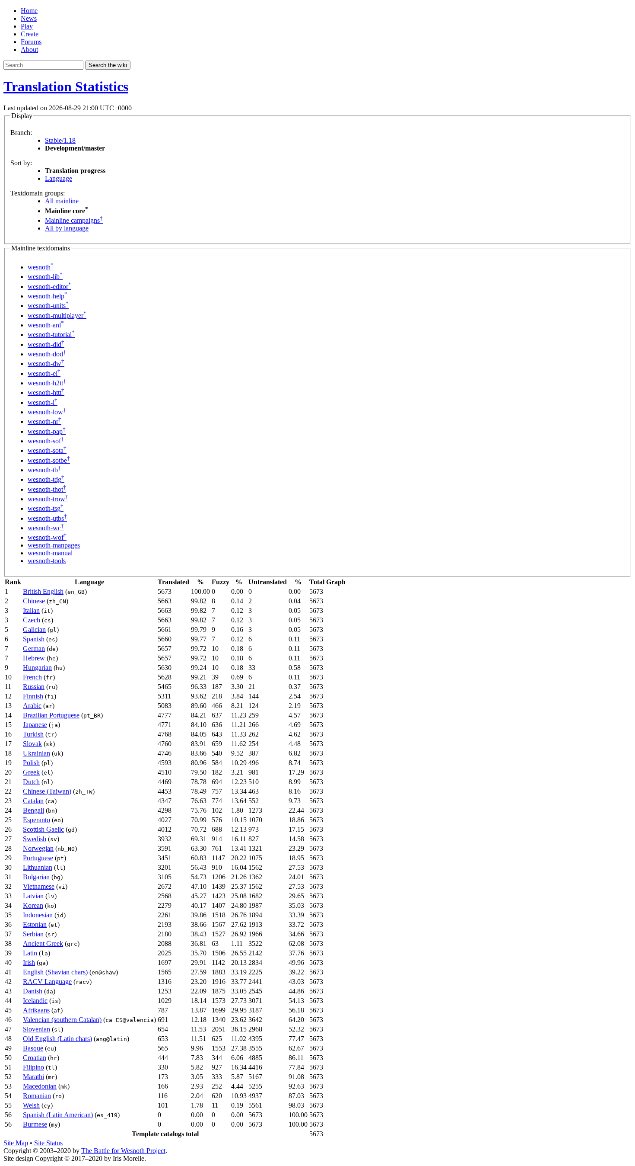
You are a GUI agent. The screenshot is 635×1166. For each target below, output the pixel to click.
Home (29, 10)
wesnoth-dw (46, 363)
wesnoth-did (46, 344)
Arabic (32, 705)
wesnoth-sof (46, 441)
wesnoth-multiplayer (57, 315)
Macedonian (40, 1086)
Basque (33, 1048)
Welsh (31, 1105)
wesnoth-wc (46, 528)
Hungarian (37, 667)
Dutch (31, 781)
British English (43, 591)
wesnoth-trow (48, 499)
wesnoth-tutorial (51, 334)
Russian (33, 686)
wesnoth (41, 267)
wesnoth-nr (44, 421)
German (34, 648)
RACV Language (47, 981)
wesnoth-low (47, 412)
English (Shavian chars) (55, 972)
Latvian (33, 896)
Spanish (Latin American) (58, 1114)
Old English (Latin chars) (57, 1038)
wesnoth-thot (47, 489)
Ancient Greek (43, 943)
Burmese (35, 1124)
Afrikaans (36, 1010)
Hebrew (34, 658)
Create (29, 34)
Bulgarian (36, 877)
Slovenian (36, 1029)
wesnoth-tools (47, 560)
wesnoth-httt (46, 392)
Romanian (37, 1095)
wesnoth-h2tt (47, 383)
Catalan (33, 800)
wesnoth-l (42, 402)
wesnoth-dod (47, 354)
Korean (33, 905)
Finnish (33, 696)
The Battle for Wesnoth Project (123, 1150)
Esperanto (36, 819)
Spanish (33, 639)
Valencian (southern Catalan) (62, 1019)
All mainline (62, 201)
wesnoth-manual (50, 553)
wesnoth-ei (44, 373)
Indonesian (38, 915)
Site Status (48, 1143)
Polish (31, 762)
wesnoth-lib (45, 276)
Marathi (33, 1076)
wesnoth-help (47, 296)
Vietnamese (38, 886)
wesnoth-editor (49, 286)
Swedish (34, 838)
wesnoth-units (48, 305)
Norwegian (38, 848)
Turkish (33, 734)
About (29, 49)
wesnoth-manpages (54, 545)
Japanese (35, 724)
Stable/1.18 (60, 140)
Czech (31, 620)
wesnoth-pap (47, 431)
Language (58, 178)
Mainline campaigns (74, 220)
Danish (32, 991)
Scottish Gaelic (43, 829)
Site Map (15, 1143)
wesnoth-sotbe (49, 460)
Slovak (32, 743)
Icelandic (35, 1000)
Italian (31, 610)
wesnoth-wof (47, 537)
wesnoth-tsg (46, 508)
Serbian (33, 934)
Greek (31, 772)
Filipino (33, 1067)
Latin (30, 953)
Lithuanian (37, 867)
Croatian (34, 1057)
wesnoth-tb (44, 470)
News (29, 18)
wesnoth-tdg (46, 479)
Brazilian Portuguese (51, 715)
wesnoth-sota (47, 450)
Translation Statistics (65, 86)
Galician (34, 629)
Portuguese (38, 858)
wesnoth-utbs (47, 518)
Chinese (34, 601)
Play (27, 26)
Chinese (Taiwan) (47, 791)
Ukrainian (36, 753)
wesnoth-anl (46, 325)
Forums (31, 41)
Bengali (33, 810)
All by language (67, 228)
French (32, 677)
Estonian (35, 924)
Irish (29, 962)
